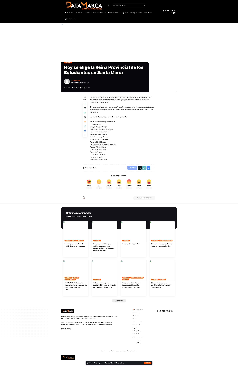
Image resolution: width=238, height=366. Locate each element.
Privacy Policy (109, 363)
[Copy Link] (81, 87)
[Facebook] (164, 10)
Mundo (78, 324)
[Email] (85, 121)
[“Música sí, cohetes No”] (133, 231)
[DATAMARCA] (68, 357)
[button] (147, 363)
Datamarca (76, 80)
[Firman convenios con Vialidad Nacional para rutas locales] (162, 231)
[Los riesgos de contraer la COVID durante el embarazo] (75, 231)
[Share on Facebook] (73, 87)
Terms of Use (120, 363)
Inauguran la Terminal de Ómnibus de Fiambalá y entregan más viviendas (131, 285)
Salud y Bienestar (78, 240)
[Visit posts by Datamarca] (67, 81)
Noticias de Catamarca (105, 324)
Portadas (76, 277)
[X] (166, 10)
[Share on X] (77, 87)
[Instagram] (171, 10)
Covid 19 (84, 324)
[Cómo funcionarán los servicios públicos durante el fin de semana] (162, 270)
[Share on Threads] (85, 117)
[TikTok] (173, 10)
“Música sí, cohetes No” (130, 244)
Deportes (101, 322)
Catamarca (68, 62)
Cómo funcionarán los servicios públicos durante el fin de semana (161, 285)
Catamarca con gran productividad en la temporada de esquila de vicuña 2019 (104, 285)
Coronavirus (92, 324)
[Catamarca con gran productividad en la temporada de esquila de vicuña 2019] (104, 270)
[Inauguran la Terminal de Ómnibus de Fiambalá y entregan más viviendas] (133, 270)
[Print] (85, 87)
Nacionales (93, 322)
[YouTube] (168, 10)
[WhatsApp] (175, 10)
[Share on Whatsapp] (85, 112)
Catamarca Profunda (166, 240)
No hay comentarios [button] (145, 198)
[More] (89, 87)
